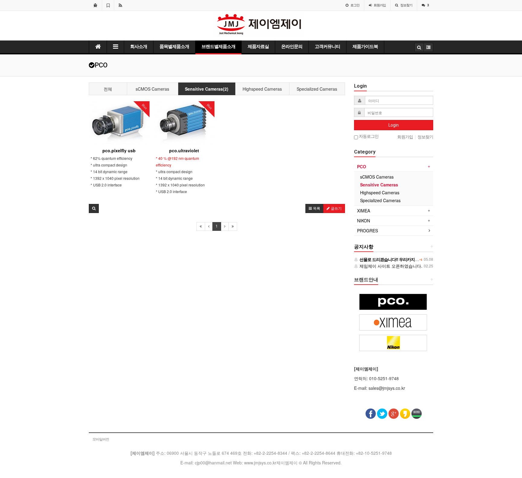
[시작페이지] (95, 5)
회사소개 (138, 46)
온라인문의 (291, 46)
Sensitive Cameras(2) (206, 89)
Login (393, 125)
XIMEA (363, 211)
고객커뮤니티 (327, 46)
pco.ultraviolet (184, 150)
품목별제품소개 (174, 46)
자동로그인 (368, 136)
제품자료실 (258, 46)
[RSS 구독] (120, 5)
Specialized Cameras (317, 89)
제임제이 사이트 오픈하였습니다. (390, 266)
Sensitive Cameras (379, 185)
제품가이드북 (365, 46)
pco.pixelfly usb (119, 150)
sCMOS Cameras (152, 89)
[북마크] (108, 5)
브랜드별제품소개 (218, 46)
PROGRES (367, 231)
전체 (108, 89)
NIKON (363, 221)
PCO (361, 166)
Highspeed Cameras (262, 89)
